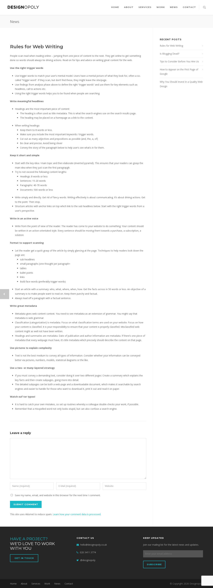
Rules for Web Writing (36, 46)
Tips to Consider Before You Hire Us (179, 61)
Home (115, 7)
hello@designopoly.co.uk (93, 544)
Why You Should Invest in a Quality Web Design (181, 84)
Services (144, 7)
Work (160, 7)
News (174, 7)
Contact (189, 7)
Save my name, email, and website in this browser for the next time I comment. (58, 495)
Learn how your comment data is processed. (77, 514)
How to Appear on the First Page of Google (179, 72)
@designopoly (87, 560)
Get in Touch (24, 558)
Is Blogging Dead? (169, 53)
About (128, 7)
